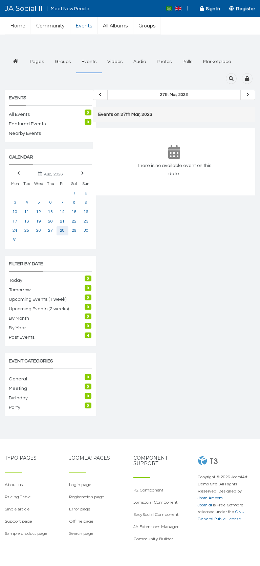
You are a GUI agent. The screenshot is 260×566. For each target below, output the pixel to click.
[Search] (231, 78)
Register (244, 8)
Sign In (212, 8)
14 (62, 212)
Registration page (86, 496)
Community (50, 26)
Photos (164, 61)
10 (15, 212)
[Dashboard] (15, 62)
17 (15, 221)
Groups (146, 26)
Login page (80, 484)
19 (38, 221)
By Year (17, 328)
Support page (18, 521)
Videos (115, 61)
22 (74, 221)
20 (50, 221)
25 (26, 230)
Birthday (18, 398)
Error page (79, 508)
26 (38, 230)
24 (15, 230)
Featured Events (27, 124)
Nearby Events (25, 133)
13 (50, 212)
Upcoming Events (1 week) (37, 299)
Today (15, 280)
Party (14, 407)
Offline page (81, 521)
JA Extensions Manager (156, 526)
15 (74, 212)
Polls (187, 61)
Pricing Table (17, 496)
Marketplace (217, 61)
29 (74, 230)
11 (26, 212)
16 (86, 212)
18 (26, 221)
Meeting (18, 388)
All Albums (115, 26)
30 (86, 230)
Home (17, 26)
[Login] (247, 78)
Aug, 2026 (52, 174)
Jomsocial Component (155, 502)
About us (14, 484)
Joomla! (205, 505)
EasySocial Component (156, 514)
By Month (19, 318)
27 (50, 230)
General (18, 379)
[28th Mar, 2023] (247, 95)
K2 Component (148, 489)
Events (83, 26)
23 (86, 221)
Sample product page (26, 533)
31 (15, 240)
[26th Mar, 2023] (100, 95)
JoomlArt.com (210, 498)
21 (62, 221)
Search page (81, 533)
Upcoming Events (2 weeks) (39, 309)
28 (62, 230)
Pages (37, 61)
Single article (17, 508)
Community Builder (153, 538)
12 (38, 212)
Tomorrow (19, 290)
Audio (139, 61)
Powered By (208, 461)
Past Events (22, 337)
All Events (19, 114)
